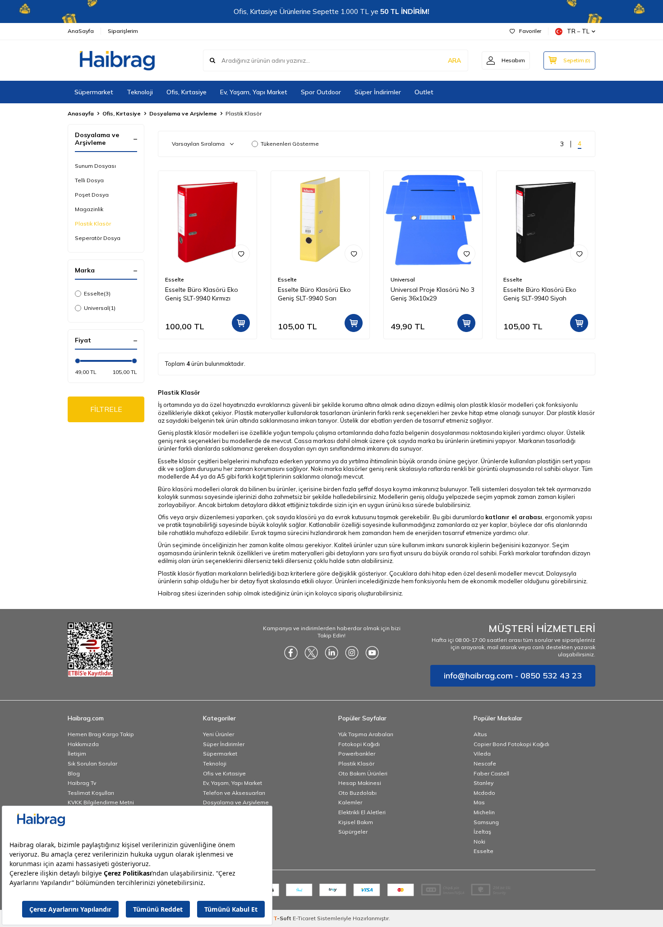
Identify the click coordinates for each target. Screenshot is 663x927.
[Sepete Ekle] (241, 323)
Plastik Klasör (93, 223)
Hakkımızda (83, 744)
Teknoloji (140, 92)
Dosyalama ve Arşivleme (183, 113)
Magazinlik (89, 209)
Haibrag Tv (82, 782)
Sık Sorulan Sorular (92, 763)
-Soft (283, 918)
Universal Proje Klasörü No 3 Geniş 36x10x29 (432, 294)
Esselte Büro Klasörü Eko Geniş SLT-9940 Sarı (314, 294)
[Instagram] (352, 653)
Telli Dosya (89, 180)
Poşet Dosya (92, 194)
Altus (480, 734)
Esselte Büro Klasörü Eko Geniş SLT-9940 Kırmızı (201, 294)
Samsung (486, 822)
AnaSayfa (81, 31)
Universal (99, 307)
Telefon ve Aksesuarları (234, 792)
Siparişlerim (123, 31)
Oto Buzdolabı (357, 792)
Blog (74, 773)
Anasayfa (81, 113)
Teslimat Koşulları (91, 792)
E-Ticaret (304, 918)
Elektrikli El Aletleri (362, 812)
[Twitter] (311, 653)
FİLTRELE (106, 409)
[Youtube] (372, 653)
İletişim (77, 753)
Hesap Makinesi (359, 782)
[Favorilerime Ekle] (241, 253)
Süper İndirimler (378, 92)
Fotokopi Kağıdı (359, 744)
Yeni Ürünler (218, 734)
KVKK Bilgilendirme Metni (101, 802)
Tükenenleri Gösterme (290, 143)
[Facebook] (291, 653)
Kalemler (350, 802)
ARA (454, 60)
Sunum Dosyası (95, 165)
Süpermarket (93, 92)
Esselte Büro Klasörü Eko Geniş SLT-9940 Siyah (539, 294)
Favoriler (530, 31)
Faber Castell (491, 773)
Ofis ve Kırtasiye (224, 773)
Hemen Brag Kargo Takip (101, 734)
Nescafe (485, 763)
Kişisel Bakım (355, 822)
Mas (479, 802)
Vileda (482, 753)
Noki (479, 841)
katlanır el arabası (513, 517)
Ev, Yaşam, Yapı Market (253, 92)
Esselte (97, 293)
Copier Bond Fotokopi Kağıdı (511, 744)
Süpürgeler (353, 831)
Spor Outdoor (321, 92)
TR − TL (578, 31)
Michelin (484, 812)
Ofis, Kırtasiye (186, 92)
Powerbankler (356, 753)
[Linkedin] (331, 653)
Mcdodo (484, 792)
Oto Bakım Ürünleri (362, 773)
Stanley (483, 782)
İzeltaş (482, 831)
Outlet (423, 92)
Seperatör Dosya (97, 238)
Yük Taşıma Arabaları (365, 734)
